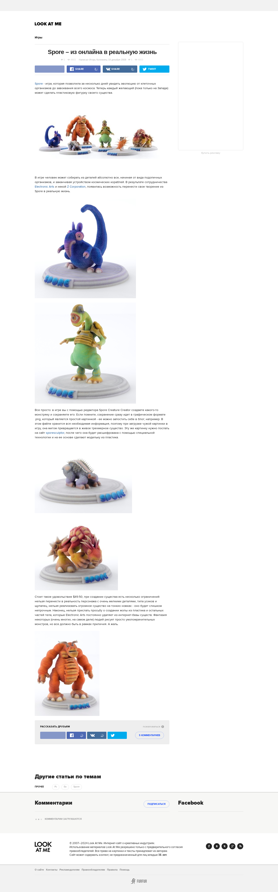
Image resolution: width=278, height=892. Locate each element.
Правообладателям (93, 869)
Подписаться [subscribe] (156, 804)
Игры (38, 37)
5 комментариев (149, 735)
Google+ (232, 846)
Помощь (125, 869)
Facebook (209, 846)
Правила (112, 869)
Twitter (225, 846)
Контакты (51, 869)
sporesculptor (55, 433)
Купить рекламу (210, 153)
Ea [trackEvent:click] (65, 786)
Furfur (139, 881)
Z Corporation (76, 187)
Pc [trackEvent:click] (56, 786)
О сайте (39, 869)
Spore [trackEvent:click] (76, 786)
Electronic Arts (44, 187)
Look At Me (48, 24)
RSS (240, 846)
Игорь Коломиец (98, 59)
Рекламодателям (69, 869)
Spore (39, 84)
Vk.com (217, 846)
